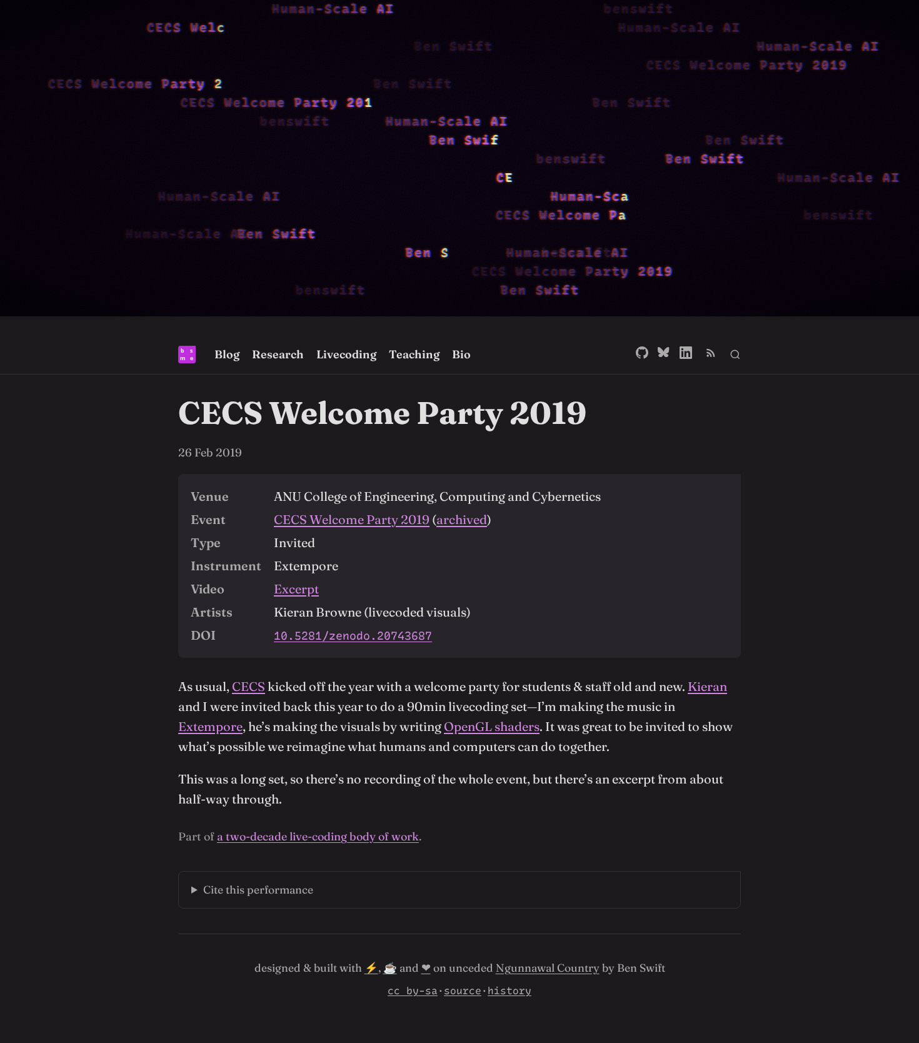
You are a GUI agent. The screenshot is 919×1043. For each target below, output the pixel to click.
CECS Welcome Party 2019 (351, 519)
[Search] (735, 354)
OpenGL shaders (492, 726)
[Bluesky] (663, 354)
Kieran (707, 686)
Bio (461, 354)
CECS (248, 686)
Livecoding (346, 354)
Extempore (210, 726)
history (509, 991)
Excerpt (296, 589)
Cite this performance (258, 889)
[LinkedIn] (685, 354)
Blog (226, 354)
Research (278, 354)
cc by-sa (413, 991)
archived (461, 519)
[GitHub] (642, 354)
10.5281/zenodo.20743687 (353, 636)
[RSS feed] (710, 354)
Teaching (414, 354)
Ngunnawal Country (548, 967)
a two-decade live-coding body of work (318, 836)
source (462, 991)
